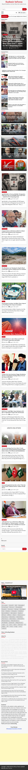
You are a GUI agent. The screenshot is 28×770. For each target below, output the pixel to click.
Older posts (3, 540)
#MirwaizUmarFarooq (5, 620)
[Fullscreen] (25, 598)
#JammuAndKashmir (5, 613)
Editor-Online (6, 47)
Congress (3, 624)
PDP (7, 626)
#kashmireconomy (21, 614)
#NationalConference (15, 620)
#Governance (10, 609)
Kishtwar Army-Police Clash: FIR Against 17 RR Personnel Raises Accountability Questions (17, 105)
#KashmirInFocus (5, 616)
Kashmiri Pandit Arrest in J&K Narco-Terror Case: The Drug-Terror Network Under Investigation (16, 64)
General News (4, 228)
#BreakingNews (21, 605)
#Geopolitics (4, 609)
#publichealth (11, 622)
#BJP (16, 605)
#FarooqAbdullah (19, 607)
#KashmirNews (12, 616)
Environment (4, 265)
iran (7, 624)
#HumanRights (22, 609)
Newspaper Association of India (14, 728)
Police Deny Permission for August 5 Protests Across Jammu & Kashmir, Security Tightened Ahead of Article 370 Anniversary (16, 78)
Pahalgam (3, 626)
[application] (14, 592)
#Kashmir (14, 614)
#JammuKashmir (14, 613)
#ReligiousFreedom (19, 622)
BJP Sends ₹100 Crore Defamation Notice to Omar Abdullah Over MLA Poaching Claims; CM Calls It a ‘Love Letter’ (17, 91)
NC (25, 624)
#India (3, 611)
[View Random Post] (16, 13)
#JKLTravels (4, 614)
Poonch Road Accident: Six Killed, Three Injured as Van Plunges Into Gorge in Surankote (14, 304)
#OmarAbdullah (4, 622)
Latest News (5, 34)
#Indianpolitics (14, 611)
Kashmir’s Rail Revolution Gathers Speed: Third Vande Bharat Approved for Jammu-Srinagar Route (13, 142)
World (3, 372)
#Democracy (11, 607)
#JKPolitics (9, 614)
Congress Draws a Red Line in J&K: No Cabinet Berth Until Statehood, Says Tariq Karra (13, 118)
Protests (11, 626)
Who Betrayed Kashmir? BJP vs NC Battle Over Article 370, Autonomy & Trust (13, 166)
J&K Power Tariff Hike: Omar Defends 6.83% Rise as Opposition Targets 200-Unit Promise (14, 130)
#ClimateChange (5, 607)
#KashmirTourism (5, 618)
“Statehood (4, 628)
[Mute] (23, 598)
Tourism (20, 626)
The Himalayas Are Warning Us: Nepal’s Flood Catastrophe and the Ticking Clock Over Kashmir (14, 268)
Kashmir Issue (20, 624)
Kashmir (3, 336)
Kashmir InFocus (14, 1)
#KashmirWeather (13, 618)
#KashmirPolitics (19, 616)
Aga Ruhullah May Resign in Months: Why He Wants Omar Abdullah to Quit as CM (14, 154)
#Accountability (4, 605)
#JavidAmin (20, 613)
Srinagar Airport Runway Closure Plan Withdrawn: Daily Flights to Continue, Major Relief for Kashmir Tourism (16, 98)
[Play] (3, 598)
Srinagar (15, 626)
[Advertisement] (14, 566)
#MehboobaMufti (21, 618)
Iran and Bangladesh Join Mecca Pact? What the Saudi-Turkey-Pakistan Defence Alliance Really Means (14, 486)
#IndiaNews (8, 611)
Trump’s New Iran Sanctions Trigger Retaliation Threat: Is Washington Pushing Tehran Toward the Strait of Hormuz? (14, 376)
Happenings (4, 519)
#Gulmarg (16, 609)
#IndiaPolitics (20, 611)
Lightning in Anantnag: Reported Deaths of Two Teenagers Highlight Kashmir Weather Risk (14, 71)
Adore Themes (8, 768)
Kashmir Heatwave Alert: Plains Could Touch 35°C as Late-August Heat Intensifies (13, 339)
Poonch (3, 301)
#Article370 (11, 605)
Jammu (11, 624)
